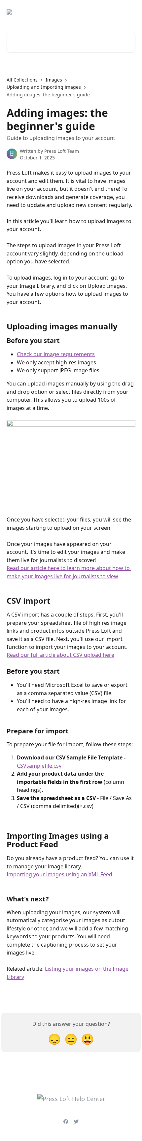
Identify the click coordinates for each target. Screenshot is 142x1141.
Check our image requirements (56, 354)
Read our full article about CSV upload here (60, 654)
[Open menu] (129, 12)
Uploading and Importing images (44, 87)
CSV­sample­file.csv (39, 765)
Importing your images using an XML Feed (59, 874)
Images (54, 80)
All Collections (22, 80)
